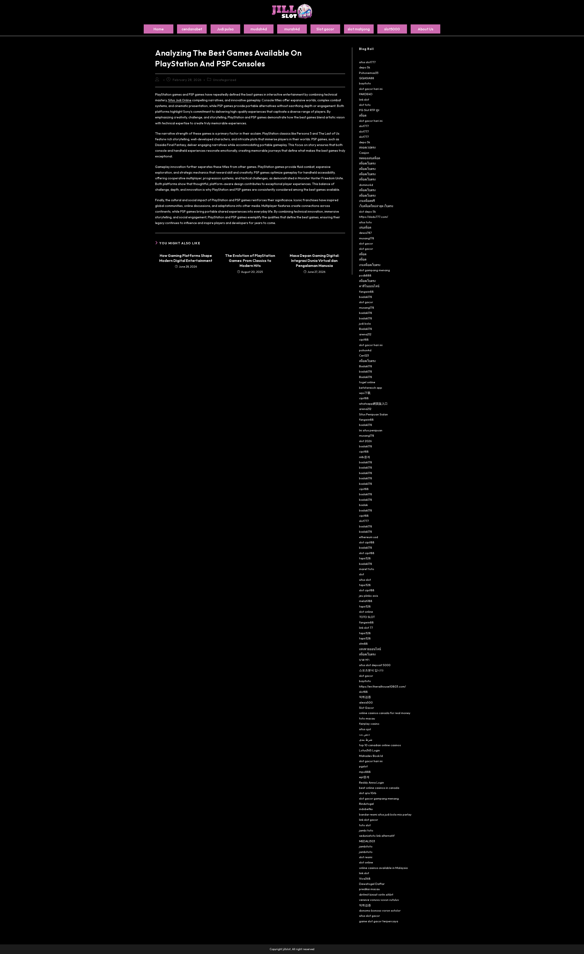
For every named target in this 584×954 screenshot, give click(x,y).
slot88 (363, 691)
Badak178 (365, 329)
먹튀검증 (365, 697)
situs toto (365, 222)
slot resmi (365, 857)
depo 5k (364, 67)
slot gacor (366, 243)
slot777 (364, 126)
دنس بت (364, 734)
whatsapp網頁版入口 (373, 403)
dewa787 (365, 233)
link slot (364, 99)
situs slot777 (367, 62)
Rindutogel (366, 803)
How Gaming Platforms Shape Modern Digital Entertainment (185, 258)
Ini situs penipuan (370, 430)
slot (361, 574)
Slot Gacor (366, 707)
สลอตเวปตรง (367, 147)
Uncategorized (224, 80)
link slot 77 (366, 627)
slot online (366, 611)
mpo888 (365, 772)
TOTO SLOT (367, 617)
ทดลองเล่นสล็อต (369, 158)
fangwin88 (366, 291)
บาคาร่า (364, 660)
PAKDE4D (366, 94)
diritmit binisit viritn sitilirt (376, 894)
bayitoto (365, 83)
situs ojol (365, 729)
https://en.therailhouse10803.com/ (382, 686)
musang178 (366, 238)
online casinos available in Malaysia (383, 868)
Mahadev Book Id (371, 756)
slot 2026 (365, 441)
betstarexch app (370, 387)
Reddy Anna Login (371, 782)
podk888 (365, 275)
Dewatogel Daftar (372, 884)
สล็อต (362, 115)
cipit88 (364, 339)
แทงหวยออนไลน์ (370, 649)
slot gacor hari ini (371, 89)
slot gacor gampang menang (379, 798)
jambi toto (366, 830)
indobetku (366, 809)
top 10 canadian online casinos (380, 745)
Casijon (364, 152)
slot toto (365, 105)
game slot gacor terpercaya (378, 921)
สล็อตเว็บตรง (367, 163)
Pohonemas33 (368, 73)
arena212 (365, 334)
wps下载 (364, 393)
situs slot (365, 579)
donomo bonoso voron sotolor (380, 910)
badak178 (365, 297)
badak (363, 505)
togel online (367, 382)
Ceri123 (364, 355)
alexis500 (366, 702)
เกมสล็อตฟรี (367, 201)
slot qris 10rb (367, 793)
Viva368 (364, 878)
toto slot (365, 825)
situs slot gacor (369, 916)
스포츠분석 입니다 (371, 670)
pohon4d (365, 350)
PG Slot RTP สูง (369, 110)
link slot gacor (368, 819)
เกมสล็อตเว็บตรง (369, 265)
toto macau (367, 718)
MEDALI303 (367, 841)
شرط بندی (365, 739)
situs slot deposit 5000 (375, 665)
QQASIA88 (366, 78)
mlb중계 (364, 457)
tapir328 (365, 558)
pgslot (363, 766)
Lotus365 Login (369, 750)
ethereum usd (368, 537)
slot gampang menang (374, 270)
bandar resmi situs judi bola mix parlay (385, 814)
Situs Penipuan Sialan (373, 414)
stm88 (363, 643)
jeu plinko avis (368, 595)
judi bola (365, 323)
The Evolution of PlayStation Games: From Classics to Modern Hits (250, 260)
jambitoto (366, 846)
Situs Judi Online (179, 100)
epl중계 (364, 777)
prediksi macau (369, 889)
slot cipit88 (366, 542)
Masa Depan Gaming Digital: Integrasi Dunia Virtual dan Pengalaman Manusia (314, 260)
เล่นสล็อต (365, 227)
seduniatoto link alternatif (376, 835)
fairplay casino (369, 723)
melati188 (365, 601)
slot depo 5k (367, 211)
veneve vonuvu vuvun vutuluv (379, 900)
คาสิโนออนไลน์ (369, 286)
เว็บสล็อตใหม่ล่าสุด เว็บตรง (376, 206)
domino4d (366, 185)
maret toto (366, 569)
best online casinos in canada (379, 788)
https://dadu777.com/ (373, 217)
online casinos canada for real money (384, 713)
